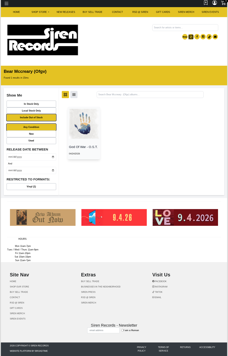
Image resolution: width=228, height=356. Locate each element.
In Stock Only (31, 104)
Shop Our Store (19, 286)
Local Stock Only (31, 110)
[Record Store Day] (191, 37)
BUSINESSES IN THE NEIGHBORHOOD (101, 286)
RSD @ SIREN (140, 12)
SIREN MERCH (186, 12)
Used (31, 140)
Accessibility (207, 347)
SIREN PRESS (88, 292)
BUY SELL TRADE (92, 12)
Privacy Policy (141, 349)
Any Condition (31, 127)
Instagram (160, 286)
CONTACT (117, 12)
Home (13, 281)
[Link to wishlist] (205, 3)
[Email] (215, 37)
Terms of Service (163, 349)
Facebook (160, 281)
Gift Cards (163, 12)
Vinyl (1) (31, 186)
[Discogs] (185, 37)
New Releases (66, 12)
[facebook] (197, 37)
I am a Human (131, 330)
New (31, 133)
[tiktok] (209, 37)
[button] (40, 12)
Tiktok (158, 292)
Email (157, 297)
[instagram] (203, 37)
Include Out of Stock (31, 117)
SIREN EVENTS (210, 12)
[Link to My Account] (214, 3)
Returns (185, 347)
